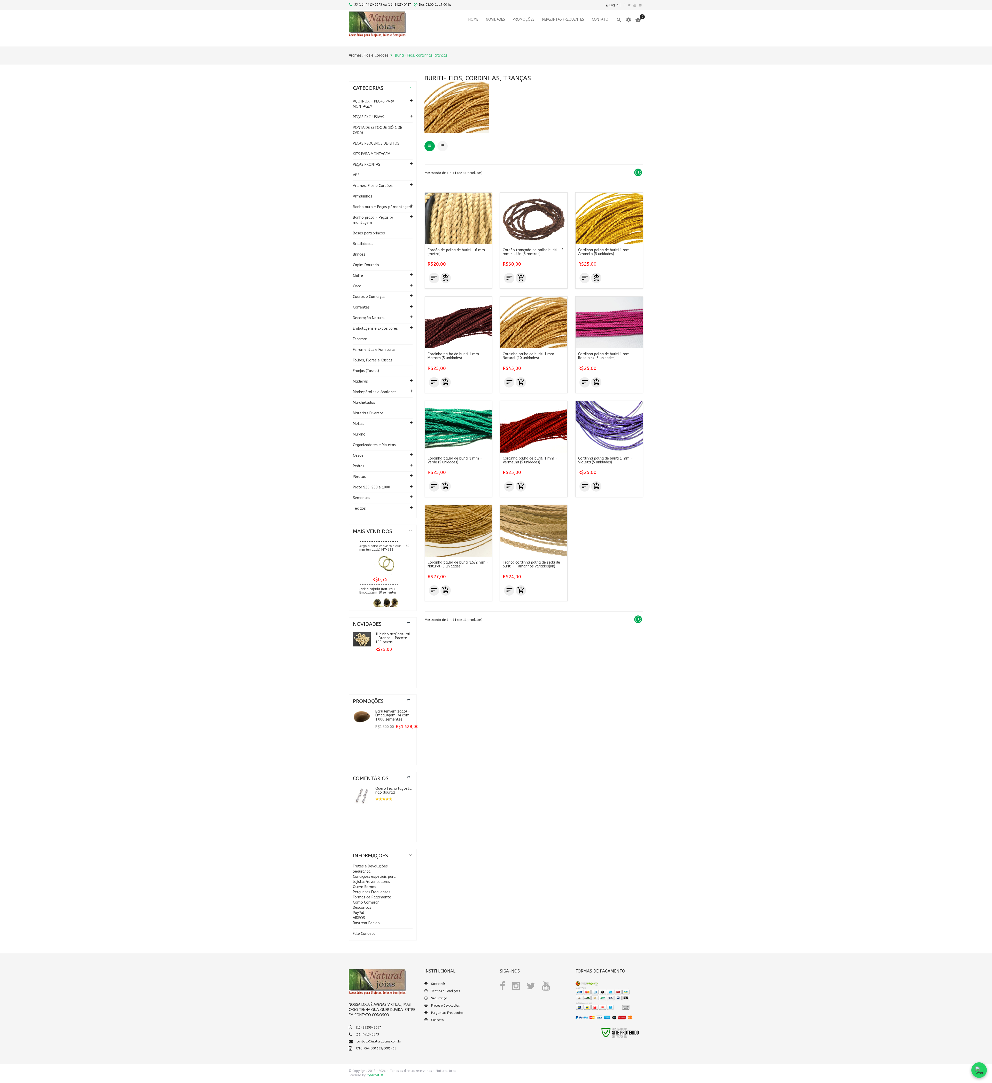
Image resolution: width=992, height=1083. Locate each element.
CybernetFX (375, 1075)
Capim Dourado (366, 265)
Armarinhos (362, 196)
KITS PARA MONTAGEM (371, 154)
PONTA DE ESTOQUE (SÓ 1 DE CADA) (377, 130)
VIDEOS (359, 918)
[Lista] (442, 146)
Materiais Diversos (368, 413)
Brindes (359, 254)
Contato (437, 1020)
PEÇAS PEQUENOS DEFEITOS (376, 143)
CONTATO (600, 19)
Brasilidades (363, 244)
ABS (356, 175)
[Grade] (429, 146)
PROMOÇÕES (523, 19)
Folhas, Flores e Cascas (372, 360)
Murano (359, 434)
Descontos (362, 907)
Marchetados (364, 402)
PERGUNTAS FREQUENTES (563, 19)
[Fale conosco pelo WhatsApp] (979, 1070)
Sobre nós (438, 984)
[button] (587, 1035)
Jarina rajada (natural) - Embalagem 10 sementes (378, 571)
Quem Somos (364, 887)
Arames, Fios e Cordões (369, 55)
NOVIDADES (495, 19)
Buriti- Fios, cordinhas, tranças (421, 55)
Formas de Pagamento (372, 897)
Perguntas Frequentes (371, 892)
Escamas (360, 339)
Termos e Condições (445, 991)
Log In (612, 5)
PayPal (358, 913)
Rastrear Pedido (366, 923)
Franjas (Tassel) (366, 371)
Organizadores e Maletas (374, 445)
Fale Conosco (364, 933)
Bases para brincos (369, 233)
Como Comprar (366, 902)
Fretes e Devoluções (370, 866)
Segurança (361, 871)
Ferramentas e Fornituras (374, 349)
